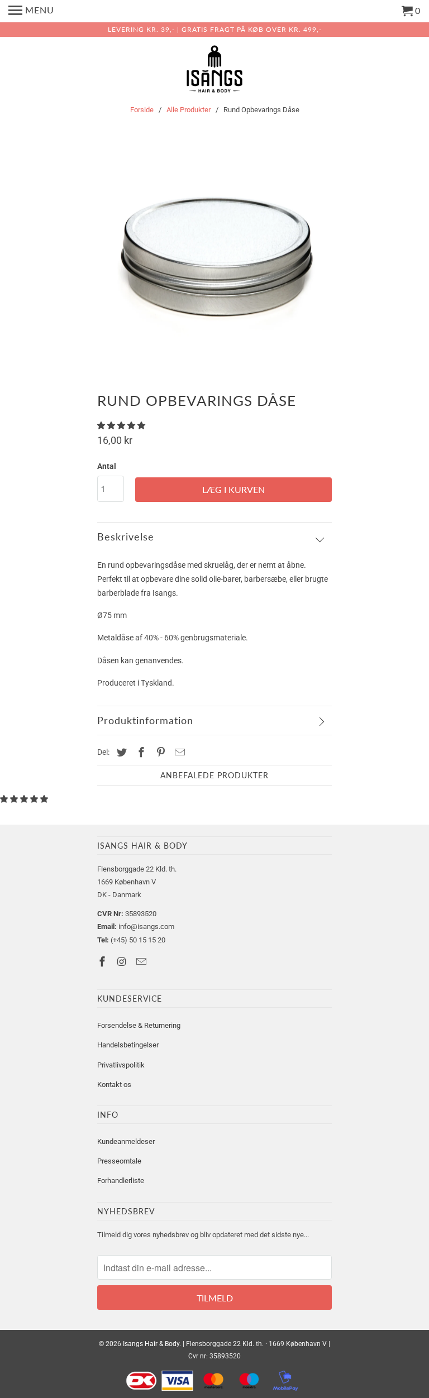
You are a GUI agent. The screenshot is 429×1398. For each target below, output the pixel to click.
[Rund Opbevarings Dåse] (214, 254)
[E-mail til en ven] (178, 752)
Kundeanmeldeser (126, 1141)
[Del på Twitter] (120, 752)
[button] (122, 425)
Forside (142, 110)
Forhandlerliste (120, 1180)
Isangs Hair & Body (151, 1344)
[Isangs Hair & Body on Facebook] (103, 962)
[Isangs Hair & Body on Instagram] (123, 962)
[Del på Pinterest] (159, 752)
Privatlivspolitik (121, 1065)
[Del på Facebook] (140, 752)
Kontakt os (114, 1084)
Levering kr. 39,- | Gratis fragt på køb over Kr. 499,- (215, 29)
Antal (106, 466)
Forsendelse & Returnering (138, 1025)
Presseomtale (119, 1161)
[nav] (31, 11)
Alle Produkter (188, 110)
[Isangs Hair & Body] (214, 71)
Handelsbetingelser (128, 1045)
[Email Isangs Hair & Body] (142, 962)
